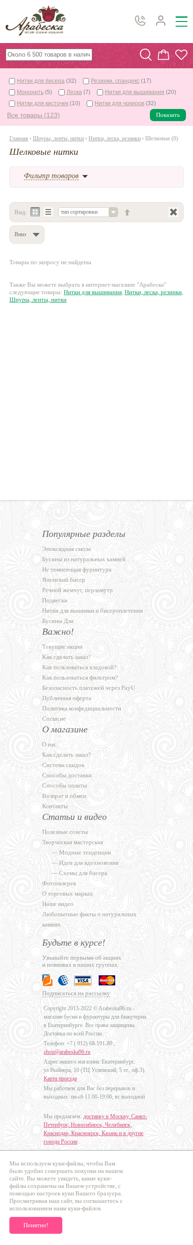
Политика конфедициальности (81, 708)
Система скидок (63, 764)
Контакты (55, 806)
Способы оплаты (64, 785)
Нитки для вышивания (134, 92)
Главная (18, 138)
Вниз (20, 234)
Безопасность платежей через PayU (88, 687)
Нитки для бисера (41, 81)
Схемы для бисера (83, 872)
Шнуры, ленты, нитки (58, 138)
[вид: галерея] (35, 212)
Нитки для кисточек (42, 103)
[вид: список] (48, 212)
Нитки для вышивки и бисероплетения (92, 610)
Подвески (54, 600)
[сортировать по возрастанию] (127, 212)
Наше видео (58, 903)
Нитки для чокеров (119, 103)
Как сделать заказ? (66, 656)
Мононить (30, 92)
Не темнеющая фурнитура (76, 569)
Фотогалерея (59, 883)
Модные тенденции (85, 852)
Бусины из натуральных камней (84, 559)
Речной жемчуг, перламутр (77, 590)
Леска (74, 92)
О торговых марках (67, 893)
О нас (49, 744)
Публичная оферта (66, 698)
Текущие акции (62, 646)
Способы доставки (67, 775)
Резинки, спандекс (115, 81)
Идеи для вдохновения (89, 862)
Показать (168, 114)
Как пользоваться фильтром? (80, 677)
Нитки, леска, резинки (115, 138)
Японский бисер (63, 579)
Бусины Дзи (58, 620)
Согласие (54, 718)
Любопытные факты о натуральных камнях (89, 919)
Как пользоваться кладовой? (79, 667)
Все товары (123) (33, 115)
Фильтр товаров (51, 176)
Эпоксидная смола (66, 548)
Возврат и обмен (64, 795)
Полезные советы (65, 831)
